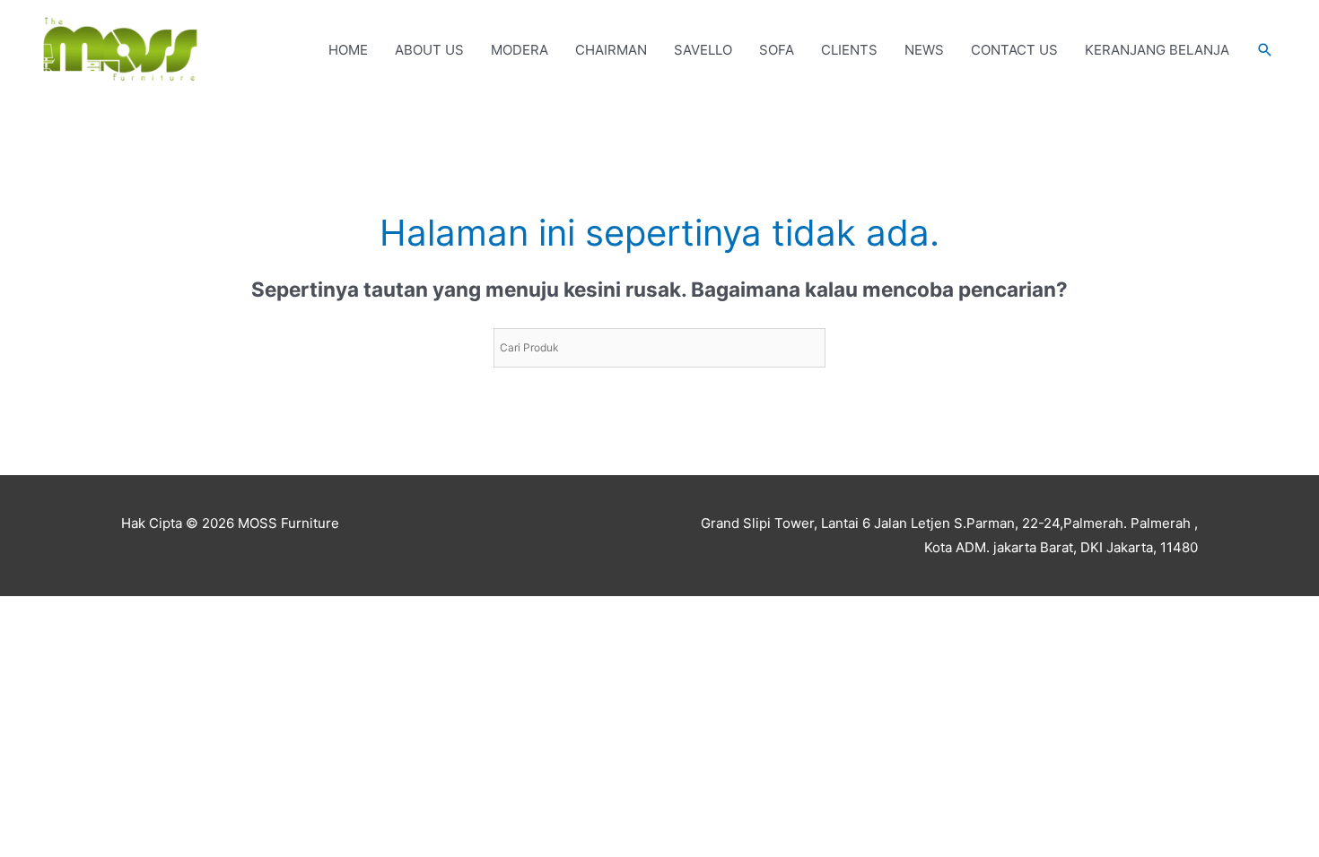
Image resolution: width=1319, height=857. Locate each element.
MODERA (519, 49)
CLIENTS (849, 49)
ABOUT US (429, 49)
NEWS (924, 49)
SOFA (776, 49)
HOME (348, 49)
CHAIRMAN (611, 49)
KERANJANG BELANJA (1157, 49)
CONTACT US (1014, 49)
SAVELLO (703, 49)
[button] (1265, 50)
